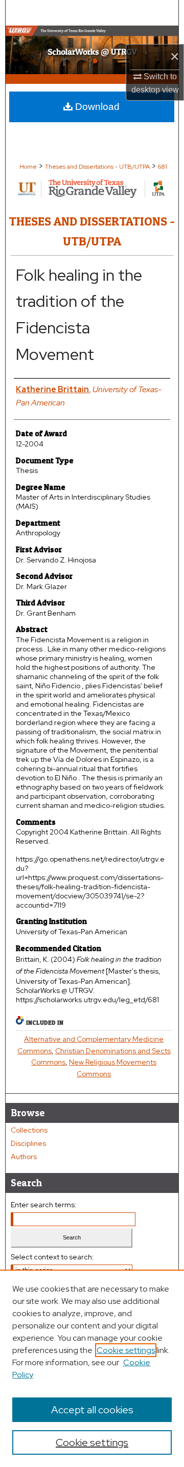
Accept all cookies (92, 1409)
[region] (92, 1368)
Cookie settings (126, 1350)
